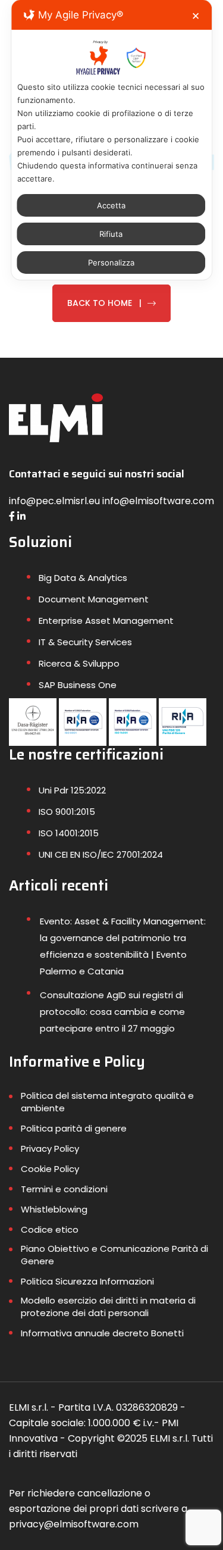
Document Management (94, 599)
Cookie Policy (50, 1168)
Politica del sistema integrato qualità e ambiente (107, 1101)
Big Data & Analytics (83, 577)
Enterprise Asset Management (106, 620)
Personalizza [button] (111, 262)
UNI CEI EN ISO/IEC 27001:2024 (101, 854)
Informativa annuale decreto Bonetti (102, 1333)
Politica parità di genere (74, 1128)
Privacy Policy (50, 1148)
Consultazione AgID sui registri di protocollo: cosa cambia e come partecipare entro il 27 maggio (112, 1012)
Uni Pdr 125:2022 (72, 790)
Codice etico (49, 1229)
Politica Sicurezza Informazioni (87, 1281)
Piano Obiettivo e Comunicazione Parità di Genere (114, 1254)
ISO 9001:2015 (67, 811)
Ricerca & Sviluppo (79, 663)
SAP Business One (78, 685)
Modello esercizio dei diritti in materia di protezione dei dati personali (108, 1306)
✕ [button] (195, 16)
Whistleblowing (54, 1209)
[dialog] (111, 140)
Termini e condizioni (64, 1189)
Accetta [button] (111, 205)
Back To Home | (104, 303)
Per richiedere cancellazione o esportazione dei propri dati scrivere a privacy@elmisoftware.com (98, 1508)
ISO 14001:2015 (69, 833)
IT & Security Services (85, 642)
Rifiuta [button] (111, 234)
